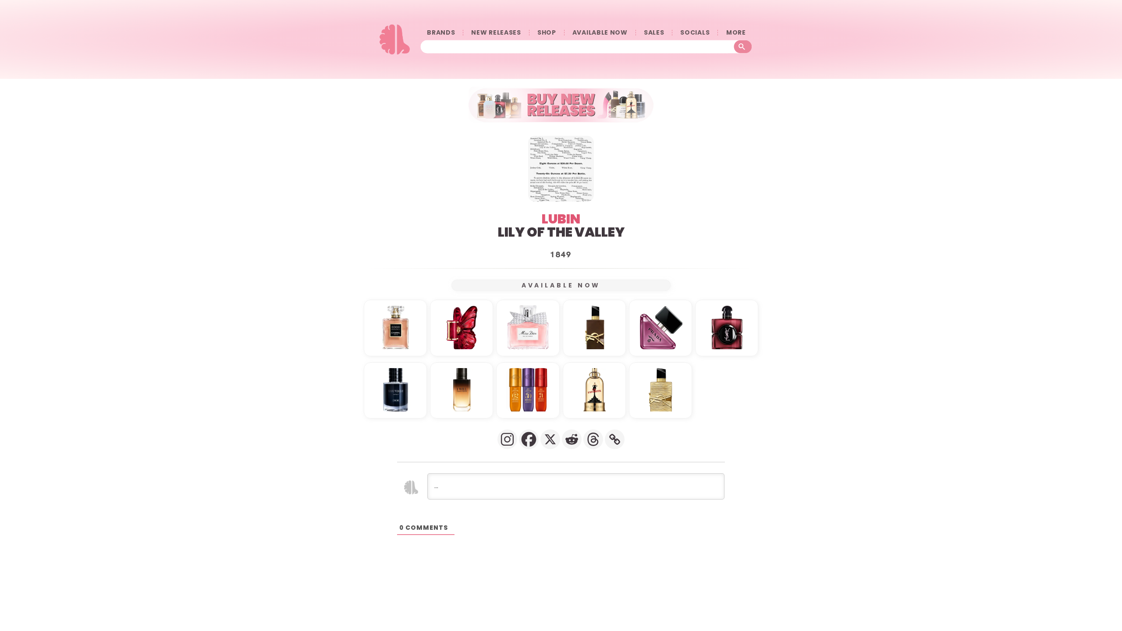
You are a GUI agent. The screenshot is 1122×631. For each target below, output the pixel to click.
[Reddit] (572, 439)
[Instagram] (507, 439)
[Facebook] (529, 439)
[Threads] (593, 439)
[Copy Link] (615, 439)
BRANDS (441, 32)
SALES (654, 32)
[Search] (743, 46)
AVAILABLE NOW (600, 32)
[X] (550, 439)
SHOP (546, 32)
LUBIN (561, 218)
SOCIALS (695, 32)
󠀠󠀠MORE (736, 32)
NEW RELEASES (496, 32)
